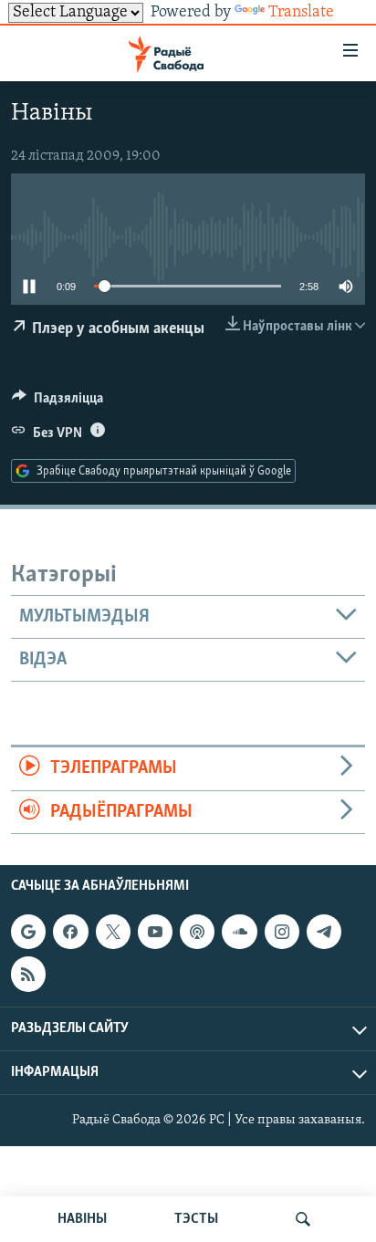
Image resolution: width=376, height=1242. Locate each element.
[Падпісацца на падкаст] (197, 931)
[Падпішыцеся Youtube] (155, 931)
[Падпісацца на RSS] (28, 973)
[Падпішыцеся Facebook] (70, 931)
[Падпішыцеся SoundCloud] (239, 931)
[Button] (57, 402)
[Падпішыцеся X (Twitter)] (113, 931)
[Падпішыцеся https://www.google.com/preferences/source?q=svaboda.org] (28, 931)
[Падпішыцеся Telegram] (324, 931)
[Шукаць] (303, 1219)
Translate (301, 13)
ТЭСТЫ (196, 1219)
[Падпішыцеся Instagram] (282, 931)
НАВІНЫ (82, 1219)
